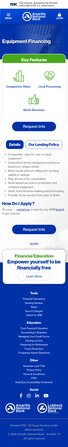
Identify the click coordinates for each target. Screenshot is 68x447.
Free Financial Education (34, 328)
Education (34, 322)
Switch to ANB (34, 315)
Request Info (34, 126)
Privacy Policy (34, 369)
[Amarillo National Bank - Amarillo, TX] (33, 16)
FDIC (34, 378)
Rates (34, 306)
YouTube (46, 395)
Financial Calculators (34, 298)
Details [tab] (14, 144)
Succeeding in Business (34, 332)
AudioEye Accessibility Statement (34, 382)
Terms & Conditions (34, 374)
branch (59, 209)
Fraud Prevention (34, 348)
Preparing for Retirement (34, 344)
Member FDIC (18, 425)
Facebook (21, 395)
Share (34, 244)
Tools (34, 293)
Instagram (29, 395)
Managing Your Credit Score (34, 336)
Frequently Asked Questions (34, 352)
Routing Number (34, 302)
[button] (59, 16)
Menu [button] (8, 18)
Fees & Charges (34, 311)
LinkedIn (37, 395)
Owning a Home (34, 340)
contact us (23, 209)
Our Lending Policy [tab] (43, 144)
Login (59, 18)
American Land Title (34, 365)
